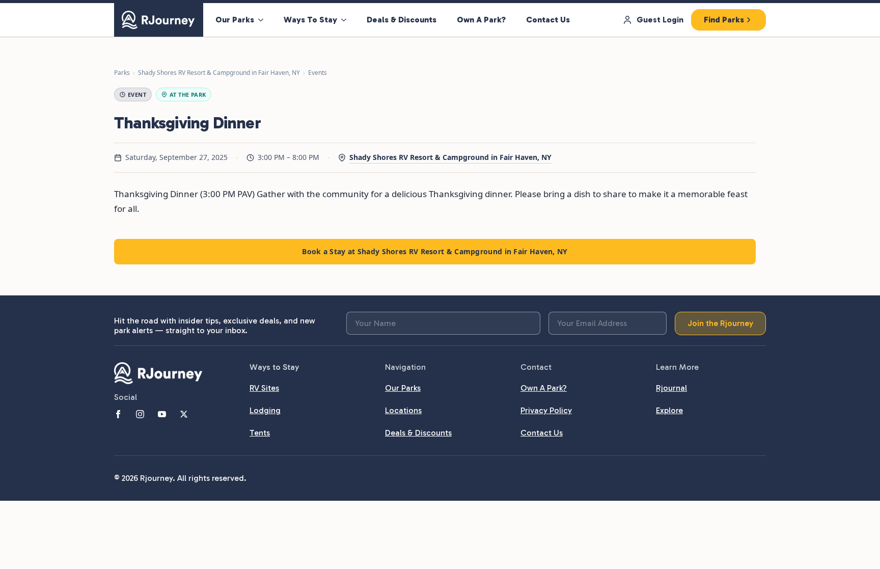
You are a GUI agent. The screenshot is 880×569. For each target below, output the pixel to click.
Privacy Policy (546, 410)
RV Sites (264, 388)
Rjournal (671, 388)
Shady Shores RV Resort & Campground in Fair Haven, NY (219, 72)
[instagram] (140, 414)
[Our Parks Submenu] (263, 20)
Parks (122, 72)
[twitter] (184, 414)
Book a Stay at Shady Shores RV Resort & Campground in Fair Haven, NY (434, 251)
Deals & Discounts (401, 19)
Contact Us (548, 19)
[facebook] (118, 414)
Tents (260, 433)
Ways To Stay (310, 19)
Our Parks (234, 19)
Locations (403, 410)
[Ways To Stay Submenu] (346, 20)
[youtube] (162, 414)
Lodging (265, 410)
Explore (669, 410)
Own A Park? (481, 19)
